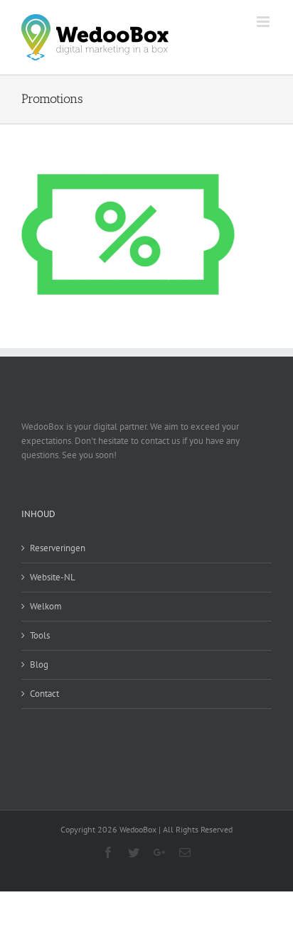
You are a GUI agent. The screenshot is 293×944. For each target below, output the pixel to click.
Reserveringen (57, 548)
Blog (39, 664)
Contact (44, 694)
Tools (40, 635)
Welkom (46, 606)
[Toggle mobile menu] (264, 21)
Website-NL (52, 577)
